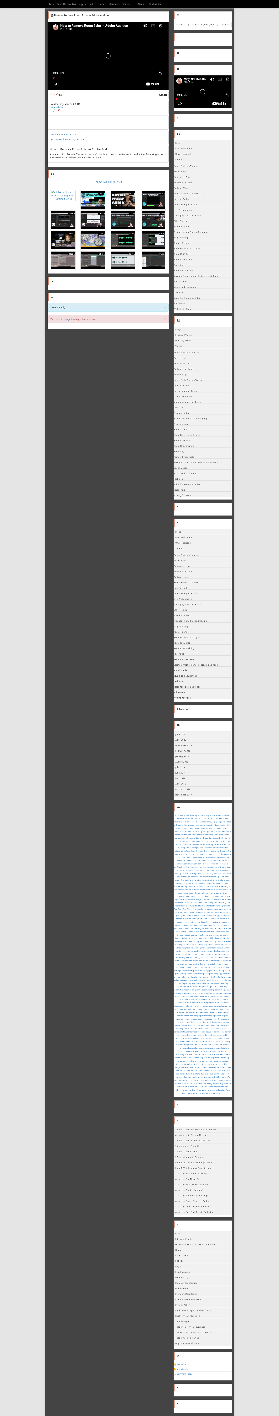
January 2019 (182, 756)
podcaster (220, 977)
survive (178, 1058)
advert (227, 815)
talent (223, 1058)
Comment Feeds (184, 1373)
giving (213, 912)
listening (178, 944)
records (227, 1009)
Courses (113, 3)
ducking (188, 890)
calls (187, 848)
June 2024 (180, 734)
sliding (226, 1038)
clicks (178, 857)
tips (224, 1067)
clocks (194, 857)
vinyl (211, 1080)
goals (218, 912)
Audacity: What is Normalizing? (191, 1195)
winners (212, 1087)
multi (203, 957)
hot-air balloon (213, 919)
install (204, 928)
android (185, 822)
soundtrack (224, 1045)
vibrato (199, 1080)
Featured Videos (183, 148)
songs (186, 1045)
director (227, 880)
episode (227, 896)
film (203, 906)
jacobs (197, 935)
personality (189, 974)
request (225, 1016)
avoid (195, 831)
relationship (190, 1012)
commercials (224, 857)
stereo (197, 1051)
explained (179, 902)
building (181, 848)
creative (185, 873)
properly (207, 993)
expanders (226, 899)
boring (227, 838)
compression (224, 860)
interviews (191, 932)
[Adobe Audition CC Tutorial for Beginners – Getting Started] (63, 195)
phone (206, 974)
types (211, 1074)
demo (221, 877)
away (200, 831)
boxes (186, 841)
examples (209, 899)
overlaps (177, 970)
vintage (206, 1080)
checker (188, 854)
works (204, 1090)
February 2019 (183, 750)
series (222, 1032)
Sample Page (182, 1321)
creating (178, 873)
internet (220, 928)
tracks (200, 1070)
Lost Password (182, 1272)
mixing (182, 957)
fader (204, 902)
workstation (220, 1090)
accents (189, 815)
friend (189, 909)
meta (209, 951)
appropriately (220, 822)
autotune (188, 831)
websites (180, 1087)
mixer (176, 957)
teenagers (180, 1064)
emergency (179, 896)
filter (208, 906)
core (212, 870)
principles (182, 986)
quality (177, 996)
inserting (197, 928)
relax (198, 1012)
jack (192, 935)
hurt (227, 919)
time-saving (212, 1067)
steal (192, 1051)
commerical (180, 860)
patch (220, 970)
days (188, 877)
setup (200, 1035)
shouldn (224, 1035)
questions (185, 996)
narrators (188, 961)
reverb (177, 1025)
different (213, 880)
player (184, 977)
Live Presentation (183, 210)
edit (199, 893)
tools (229, 1067)
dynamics (211, 890)
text (209, 1064)
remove (80, 139)
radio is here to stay (213, 999)
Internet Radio (181, 199)
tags (213, 1058)
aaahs (182, 815)
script (176, 1032)
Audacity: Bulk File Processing (191, 1173)
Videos (127, 3)
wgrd (192, 1087)
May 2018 (180, 778)
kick (213, 938)
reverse (184, 1025)
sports (212, 1048)
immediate (179, 925)
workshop (211, 1090)
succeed (219, 1054)
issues (187, 935)
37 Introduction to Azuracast (190, 1157)
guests (183, 915)
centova (186, 851)
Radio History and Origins (187, 248)
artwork (191, 825)
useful (227, 1077)
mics (189, 954)
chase (176, 854)
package (203, 970)
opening (225, 964)
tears (199, 1061)
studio (195, 1054)
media (178, 951)
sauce (190, 1028)
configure (186, 867)
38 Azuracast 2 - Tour (186, 1151)
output (207, 967)
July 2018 (180, 767)
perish (182, 974)
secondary (189, 1032)
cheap (181, 854)
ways (222, 1083)
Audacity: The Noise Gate (188, 1179)
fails (215, 902)
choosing (208, 854)
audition (63, 139)
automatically (223, 828)
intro (202, 932)
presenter (205, 983)
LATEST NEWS (182, 1255)
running (179, 1028)
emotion (196, 896)
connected (195, 867)
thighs (226, 1064)
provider (227, 993)
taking (218, 1058)
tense (204, 1064)
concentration (212, 864)
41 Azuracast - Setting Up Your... (192, 1135)
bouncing (180, 841)
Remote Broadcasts (184, 270)
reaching (183, 1009)
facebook (193, 902)
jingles (211, 935)
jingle (205, 935)
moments (189, 957)
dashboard (226, 873)
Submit (225, 24)
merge (203, 951)
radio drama (200, 999)
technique (214, 1061)
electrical (223, 893)
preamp (218, 980)
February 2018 (183, 789)
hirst (189, 919)
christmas (223, 854)
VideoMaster (57, 107)
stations (225, 1048)
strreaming (179, 1054)
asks (208, 825)
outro (213, 967)
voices (186, 1083)
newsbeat (215, 961)
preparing (185, 983)
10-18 (177, 815)
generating (180, 912)
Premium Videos (182, 226)
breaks (206, 841)
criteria (199, 873)
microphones (181, 954)
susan (183, 1058)
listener (220, 941)
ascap (197, 825)
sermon (228, 1032)
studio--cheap (204, 1054)
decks (199, 877)
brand (192, 841)
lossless (217, 944)
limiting (213, 941)
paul (177, 974)
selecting (215, 1032)
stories (208, 1051)
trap (212, 1070)
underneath (224, 1074)
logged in (69, 319)
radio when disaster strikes (214, 1006)
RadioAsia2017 (205, 996)
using (180, 1080)
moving (197, 957)
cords (208, 870)
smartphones (196, 1041)
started (219, 1048)
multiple (218, 957)
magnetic (186, 948)
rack (191, 996)
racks (196, 996)
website (227, 1083)
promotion (199, 993)
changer (206, 851)
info (175, 928)
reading (199, 1009)
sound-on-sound (196, 1045)
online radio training (212, 964)
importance (195, 925)
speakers (188, 1048)
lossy (223, 944)
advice (215, 818)
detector (188, 880)
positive (203, 980)
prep (179, 983)
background (208, 831)
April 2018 (180, 783)
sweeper (201, 1058)
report (201, 1016)
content (218, 867)
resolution (201, 1019)
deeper (205, 877)
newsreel (223, 961)
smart (177, 1041)
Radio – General (182, 243)
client (183, 857)
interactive (211, 928)
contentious (226, 867)
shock (210, 1035)
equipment (179, 899)
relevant (219, 1012)
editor (210, 893)
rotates (223, 1025)
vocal (216, 1080)
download (192, 886)
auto (216, 828)
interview (227, 928)
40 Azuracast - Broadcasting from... (194, 1140)
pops (182, 980)
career (206, 848)
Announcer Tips (182, 177)
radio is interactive (192, 1003)
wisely (225, 1087)
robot (208, 1025)
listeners (227, 941)
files (200, 906)
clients (188, 857)
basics (183, 835)
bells (221, 835)
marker (228, 948)
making (204, 948)
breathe (219, 841)
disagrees (196, 883)
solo (222, 1041)
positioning (194, 980)
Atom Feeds (182, 1369)
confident (178, 867)
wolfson (185, 1090)
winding (205, 1087)
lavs (228, 938)
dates (183, 877)
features (191, 906)
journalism (223, 935)
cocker (200, 857)
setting (187, 1035)
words (191, 1090)
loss (211, 944)
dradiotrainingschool (205, 886)
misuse (226, 954)
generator (199, 912)
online (200, 964)
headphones (224, 915)
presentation (195, 983)
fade (200, 902)
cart (210, 848)
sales (186, 1028)
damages (217, 873)
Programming (181, 237)
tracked (187, 1070)
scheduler (202, 1028)
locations (200, 944)
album (221, 818)
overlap (226, 967)
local (194, 944)
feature (184, 906)
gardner (214, 909)
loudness (177, 948)
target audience (189, 1061)
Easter (218, 890)
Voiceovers (179, 303)
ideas (185, 922)
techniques (223, 1061)
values (193, 1080)
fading (210, 902)
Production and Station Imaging (190, 232)
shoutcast (180, 1038)
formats (226, 906)
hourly (222, 919)
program (187, 990)
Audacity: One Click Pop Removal (192, 1206)
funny (203, 909)
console (203, 867)
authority (209, 828)
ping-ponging (215, 974)
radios (181, 1006)
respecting (217, 1019)
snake (204, 1041)
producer (206, 986)
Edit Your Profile (183, 1239)
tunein (183, 1074)
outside (219, 967)
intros (217, 932)
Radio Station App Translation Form (193, 1310)
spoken (195, 1048)
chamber (199, 851)
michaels (215, 951)
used (222, 1077)
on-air (195, 964)
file (196, 906)
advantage (220, 815)
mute (177, 961)
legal (180, 941)
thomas (184, 1067)
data (179, 877)
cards (201, 848)
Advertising (180, 171)
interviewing (181, 932)
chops (215, 854)
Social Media (180, 281)
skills (221, 1038)
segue (208, 1032)
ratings (228, 1006)
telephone (189, 1064)
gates (221, 909)
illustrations (205, 922)
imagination (216, 922)
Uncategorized (183, 154)
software (216, 1041)
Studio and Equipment (185, 287)
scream (220, 1028)
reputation (217, 1016)
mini (198, 954)
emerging (189, 896)
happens (197, 915)
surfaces (227, 1054)
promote (190, 993)
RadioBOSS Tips (182, 254)
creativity (192, 873)
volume (192, 1083)
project (228, 990)
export (186, 902)
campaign (194, 848)
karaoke (187, 938)
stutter (213, 1054)
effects (216, 893)
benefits (227, 835)
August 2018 (181, 761)
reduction (180, 1012)
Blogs (141, 3)
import (187, 925)
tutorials (204, 1074)
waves (216, 1083)
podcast (211, 977)
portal (186, 980)
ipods (222, 932)
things (177, 1067)
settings (194, 1035)
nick (229, 961)
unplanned (202, 1077)
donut (226, 883)
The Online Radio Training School (70, 4)
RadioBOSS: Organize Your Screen (193, 1168)
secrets (202, 1032)
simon (211, 1038)
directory (187, 883)
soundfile (207, 1045)
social (210, 1041)
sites (216, 1038)
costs (217, 870)
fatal (228, 902)
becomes (200, 835)
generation (189, 912)
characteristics (225, 851)
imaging (225, 922)
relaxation (204, 1012)
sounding (216, 1045)
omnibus (188, 964)
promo (177, 993)
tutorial (198, 1074)
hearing (179, 919)
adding (206, 815)
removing (194, 1016)
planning (177, 977)
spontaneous (204, 1048)
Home (101, 3)
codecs (206, 857)
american (178, 822)
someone (179, 1045)
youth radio (213, 1093)
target (179, 1061)
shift (205, 1035)
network (202, 961)
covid (222, 870)
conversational (189, 870)
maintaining (196, 948)
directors (179, 883)
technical (205, 1061)
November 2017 (183, 794)
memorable (195, 951)
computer (202, 864)
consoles (210, 867)
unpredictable (214, 1077)
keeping (199, 938)
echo (71, 139)
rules (228, 1025)
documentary (218, 883)
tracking (194, 1070)
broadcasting (208, 844)
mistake (211, 954)
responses (180, 1022)
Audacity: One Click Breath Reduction (194, 1212)
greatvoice (225, 912)
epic (221, 896)
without (178, 1090)
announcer (201, 822)
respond (225, 1019)
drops (181, 890)
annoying (211, 822)
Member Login (182, 1277)
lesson (185, 941)
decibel (194, 877)
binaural (192, 838)
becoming (209, 835)
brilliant (179, 844)
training (206, 1070)
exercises (217, 899)
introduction (209, 932)
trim (177, 1074)
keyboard (207, 938)
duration (195, 890)
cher (193, 854)
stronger (223, 1051)
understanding (181, 1077)
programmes (207, 990)
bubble (227, 844)
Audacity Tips (181, 188)
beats (194, 835)
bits (197, 838)
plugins (205, 977)
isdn (227, 932)
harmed (209, 915)
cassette (216, 848)
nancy (182, 961)
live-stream (187, 944)
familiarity (222, 902)
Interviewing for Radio (185, 204)
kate (193, 938)
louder (228, 944)
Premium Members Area (188, 1299)
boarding (208, 838)
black (202, 838)
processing (197, 986)
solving (227, 1041)
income (219, 925)
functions (197, 909)
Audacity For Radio (183, 182)
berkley (178, 838)
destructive (179, 880)
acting (194, 815)
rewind (190, 1025)
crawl (226, 870)
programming (219, 990)
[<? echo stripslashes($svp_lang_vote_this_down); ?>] (59, 110)
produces (214, 986)
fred (184, 909)
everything (200, 899)
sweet (208, 1058)
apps (229, 822)
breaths (226, 841)
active (200, 815)
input (190, 928)
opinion (188, 967)
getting (207, 912)
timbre (203, 1067)
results (219, 1022)
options (201, 967)
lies (201, 941)
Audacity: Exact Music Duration (191, 1184)
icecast (179, 922)
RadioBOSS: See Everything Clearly (193, 1162)
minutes (204, 954)
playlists (197, 977)
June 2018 (180, 772)
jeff (201, 935)
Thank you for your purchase (190, 1327)
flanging (219, 906)
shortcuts (217, 1035)
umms (216, 1074)
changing (215, 851)
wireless (219, 1087)
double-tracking (180, 886)
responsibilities (191, 1022)
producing (222, 986)
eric (186, 899)
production (178, 990)
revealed (225, 1022)
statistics (181, 1051)
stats (188, 1051)
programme (197, 990)
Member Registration (186, 1283)
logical (207, 944)
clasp (229, 854)
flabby (212, 906)
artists (184, 825)
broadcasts (218, 844)
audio (186, 828)
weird (187, 1087)
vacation (186, 1080)
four (175, 909)
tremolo (218, 1070)
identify (191, 922)
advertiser (189, 818)
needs (195, 961)
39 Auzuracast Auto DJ (187, 1146)
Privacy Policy (182, 1305)
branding (199, 841)
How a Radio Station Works (188, 193)
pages (209, 970)
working (197, 1090)
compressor (182, 864)
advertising (207, 818)
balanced (217, 831)
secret (196, 1032)
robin (203, 1025)
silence (205, 1038)
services (180, 1035)
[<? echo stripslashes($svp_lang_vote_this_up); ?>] (54, 110)
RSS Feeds (181, 1364)
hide (185, 919)
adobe (54, 139)
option (194, 967)
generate (227, 909)
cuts (205, 873)
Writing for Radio (182, 309)
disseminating (206, 883)
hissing (195, 919)
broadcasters (196, 844)
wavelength (209, 1083)
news (208, 961)
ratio (177, 1009)
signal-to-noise (196, 1038)
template (198, 1064)
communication (192, 860)
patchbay (227, 970)
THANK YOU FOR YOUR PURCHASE (193, 1332)
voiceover (228, 1080)
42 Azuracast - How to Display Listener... (196, 1129)
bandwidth (226, 831)
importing (204, 925)
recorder (211, 1009)
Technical (179, 292)
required (179, 1019)
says (195, 1028)
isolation (180, 935)
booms (216, 838)
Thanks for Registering (187, 1338)
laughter (223, 938)
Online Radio (182, 1288)
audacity (227, 825)
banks (177, 835)
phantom (199, 974)
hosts (204, 919)
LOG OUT (180, 1261)
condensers (223, 864)
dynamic (203, 890)
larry (217, 938)
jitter (217, 935)
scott (208, 1028)
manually (221, 948)
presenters (214, 983)
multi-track (210, 957)
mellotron (186, 951)
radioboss (215, 996)
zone (221, 1093)
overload (185, 970)
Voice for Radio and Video (187, 298)
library (196, 941)
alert (226, 818)
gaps (209, 909)
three (189, 1067)
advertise (180, 818)
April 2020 (180, 739)
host (200, 919)
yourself (205, 1093)
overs (197, 970)
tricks (228, 1070)
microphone (224, 951)
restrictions (211, 1022)
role (212, 1025)
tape (228, 1058)
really (205, 1009)
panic (215, 970)
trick (223, 1070)
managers (212, 948)
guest (178, 915)
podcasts (228, 977)
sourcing (180, 1048)
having (216, 915)
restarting (202, 1022)
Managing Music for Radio (187, 215)
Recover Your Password (187, 1316)
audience (180, 828)
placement (225, 974)
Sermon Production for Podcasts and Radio (196, 276)
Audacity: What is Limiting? (189, 1190)
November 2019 (183, 745)
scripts (182, 1032)
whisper (198, 1087)
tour (181, 1070)
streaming (215, 1051)
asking (202, 825)
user (175, 1080)
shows (187, 1038)
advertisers (198, 818)
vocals (221, 1080)
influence (227, 925)
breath (213, 841)
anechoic (193, 822)
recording (219, 1009)
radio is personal (207, 1003)
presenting (223, 983)
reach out (191, 1009)
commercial (214, 857)
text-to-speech (217, 1064)
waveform (200, 1083)
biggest (185, 838)
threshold (196, 1067)
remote (180, 1016)
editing (205, 893)
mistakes (218, 954)
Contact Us (155, 3)
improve (212, 925)
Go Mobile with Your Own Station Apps (195, 1244)
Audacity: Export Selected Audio (192, 1201)
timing (220, 1067)
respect (209, 1019)
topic (177, 1070)
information (183, 928)
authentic (201, 828)
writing (198, 1093)
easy (191, 893)
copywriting (200, 870)
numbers (180, 964)
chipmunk (200, 854)
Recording (179, 265)
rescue (186, 1019)
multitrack (227, 957)
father (178, 906)
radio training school (193, 1006)
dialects (206, 880)
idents (197, 922)
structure (188, 1054)
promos (183, 993)
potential (210, 980)
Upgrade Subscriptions (187, 1343)
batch (188, 835)
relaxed (212, 1012)
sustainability (192, 1058)
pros (213, 993)
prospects (219, 993)
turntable (190, 1074)
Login (178, 1266)
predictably (226, 980)
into (197, 932)
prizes (189, 986)
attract (221, 825)
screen (226, 1028)
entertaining (206, 896)
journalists (179, 938)
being (216, 835)
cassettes (224, 848)
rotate (216, 1025)
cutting (210, 873)
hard (203, 915)
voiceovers (179, 1083)
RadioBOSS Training (184, 259)
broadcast (187, 844)
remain (226, 1012)
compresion (214, 860)
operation (180, 967)
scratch (214, 1028)
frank (180, 909)
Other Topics (180, 221)
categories (178, 851)
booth (221, 838)
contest (180, 870)
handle (190, 915)
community (203, 860)
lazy (176, 941)
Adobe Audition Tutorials (64, 134)
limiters (206, 941)
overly (191, 970)
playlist (191, 977)
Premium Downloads (186, 1294)
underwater (193, 1077)
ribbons (197, 1025)
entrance (215, 896)
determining (197, 880)
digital (220, 880)
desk (227, 877)
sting (203, 1051)
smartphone (185, 1041)
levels (191, 941)
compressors (192, 864)
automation (179, 831)
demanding (214, 877)
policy (176, 980)
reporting (208, 1016)
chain (192, 851)
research (193, 1019)
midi (194, 954)
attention (214, 825)
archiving (177, 825)
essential (191, 899)
